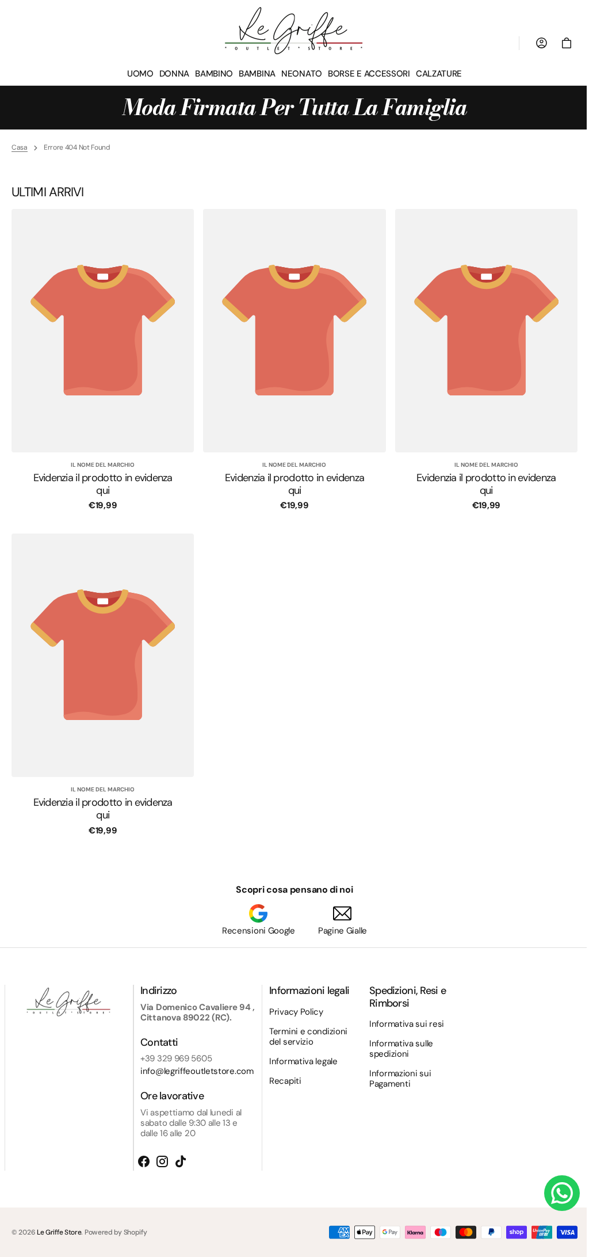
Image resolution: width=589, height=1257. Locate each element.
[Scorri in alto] (566, 1243)
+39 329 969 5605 (176, 1058)
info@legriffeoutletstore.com (197, 1071)
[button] (558, 43)
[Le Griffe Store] (290, 31)
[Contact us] (553, 1193)
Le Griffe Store (59, 1232)
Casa (20, 147)
